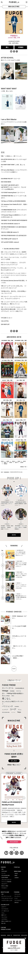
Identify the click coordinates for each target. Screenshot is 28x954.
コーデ (13, 709)
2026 (2, 461)
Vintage (5, 690)
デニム (19, 709)
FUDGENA (12, 691)
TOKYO (16, 873)
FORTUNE (3, 927)
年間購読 (20, 47)
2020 (10, 462)
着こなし (6, 698)
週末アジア (3, 915)
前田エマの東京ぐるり (6, 921)
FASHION (3, 867)
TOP (2, 472)
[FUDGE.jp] (14, 2)
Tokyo (19, 712)
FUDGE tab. (17, 867)
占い (3, 693)
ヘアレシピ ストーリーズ (6, 898)
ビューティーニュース (6, 896)
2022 (24, 461)
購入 (7, 47)
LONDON (16, 877)
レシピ (16, 898)
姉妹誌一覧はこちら (13, 765)
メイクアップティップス (6, 900)
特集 (2, 869)
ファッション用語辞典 (6, 881)
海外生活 (16, 902)
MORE (14, 822)
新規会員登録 (14, 842)
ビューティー (17, 896)
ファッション (17, 894)
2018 (21, 462)
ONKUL (12, 695)
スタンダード (4, 884)
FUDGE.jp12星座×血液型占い (15, 693)
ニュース (3, 873)
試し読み (14, 761)
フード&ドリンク (5, 911)
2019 (16, 462)
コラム (2, 913)
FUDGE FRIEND (9, 685)
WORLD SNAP (17, 871)
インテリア (5, 710)
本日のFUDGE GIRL (6, 712)
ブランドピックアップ (6, 879)
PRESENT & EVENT (6, 929)
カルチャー (3, 907)
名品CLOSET (4, 871)
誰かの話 (3, 923)
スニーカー (13, 712)
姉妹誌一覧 (23, 467)
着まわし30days (6, 696)
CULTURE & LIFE (5, 905)
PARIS (16, 875)
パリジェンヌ (7, 706)
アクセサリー (4, 888)
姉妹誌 (5, 464)
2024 (13, 461)
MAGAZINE (6, 472)
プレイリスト (4, 917)
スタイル (18, 691)
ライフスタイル (4, 909)
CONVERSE (17, 706)
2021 (5, 462)
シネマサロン (4, 919)
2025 (7, 461)
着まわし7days (4, 886)
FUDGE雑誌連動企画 (19, 688)
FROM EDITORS (16, 935)
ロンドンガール (8, 688)
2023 (19, 461)
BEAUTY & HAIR (5, 892)
